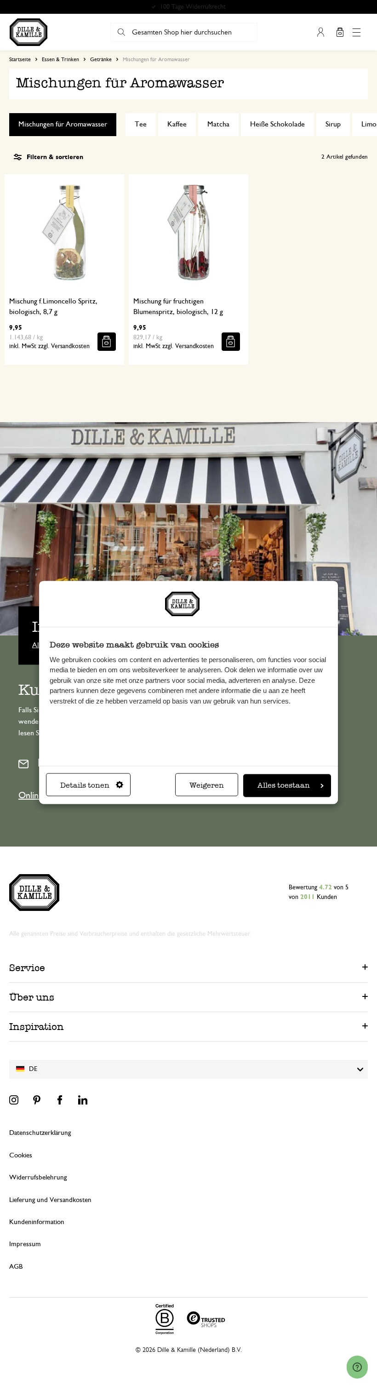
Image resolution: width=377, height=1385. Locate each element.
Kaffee (177, 124)
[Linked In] (82, 1100)
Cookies (20, 1155)
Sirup (333, 124)
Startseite (20, 59)
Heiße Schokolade (277, 124)
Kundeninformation (36, 1222)
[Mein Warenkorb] (340, 32)
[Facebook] (59, 1100)
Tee (141, 124)
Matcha (218, 124)
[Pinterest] (36, 1100)
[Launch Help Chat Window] (357, 1367)
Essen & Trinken (60, 59)
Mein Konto (320, 32)
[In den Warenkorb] (106, 341)
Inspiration (36, 1026)
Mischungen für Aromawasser (62, 124)
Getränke (101, 59)
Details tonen (84, 785)
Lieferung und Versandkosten (50, 1199)
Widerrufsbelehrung (38, 1177)
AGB (16, 1266)
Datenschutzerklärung (40, 1132)
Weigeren (206, 785)
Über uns (31, 997)
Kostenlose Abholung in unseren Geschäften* (192, 7)
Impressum (25, 1244)
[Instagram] (13, 1100)
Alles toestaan (283, 785)
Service (27, 967)
